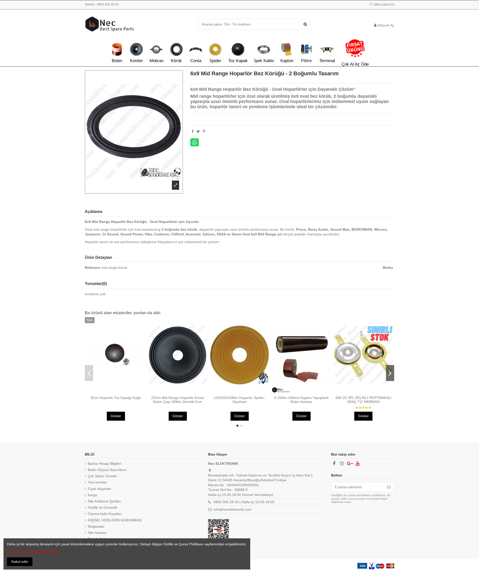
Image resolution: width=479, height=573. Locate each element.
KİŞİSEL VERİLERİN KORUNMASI (115, 520)
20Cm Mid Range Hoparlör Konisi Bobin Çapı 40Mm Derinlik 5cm (177, 400)
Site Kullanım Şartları (104, 501)
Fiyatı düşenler (99, 489)
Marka (388, 268)
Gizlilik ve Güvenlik (102, 507)
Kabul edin (19, 562)
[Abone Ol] (388, 487)
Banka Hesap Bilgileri (104, 464)
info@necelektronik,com (232, 509)
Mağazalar (96, 526)
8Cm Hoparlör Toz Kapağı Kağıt (116, 398)
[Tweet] (198, 131)
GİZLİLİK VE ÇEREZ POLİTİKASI (33, 552)
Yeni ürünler (97, 482)
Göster (116, 416)
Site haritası (97, 533)
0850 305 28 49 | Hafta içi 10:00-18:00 (244, 502)
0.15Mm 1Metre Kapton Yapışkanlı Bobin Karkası (301, 400)
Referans (92, 268)
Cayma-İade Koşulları (105, 514)
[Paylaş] (193, 131)
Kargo (92, 495)
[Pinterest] (204, 131)
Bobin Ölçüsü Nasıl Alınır (107, 470)
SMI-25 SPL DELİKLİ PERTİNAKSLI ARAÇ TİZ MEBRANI (363, 400)
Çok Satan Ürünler (102, 476)
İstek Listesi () (383, 4)
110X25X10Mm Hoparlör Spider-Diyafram (239, 400)
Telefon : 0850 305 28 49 (102, 4)
